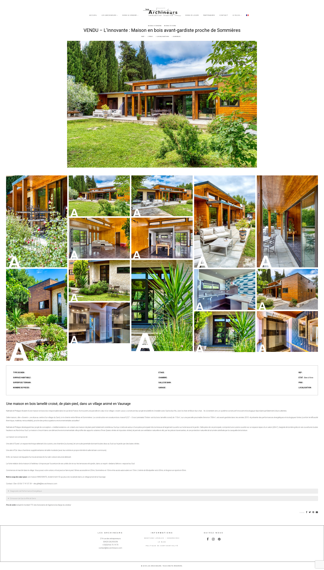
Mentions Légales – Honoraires (162, 538)
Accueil (93, 15)
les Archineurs (109, 15)
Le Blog (236, 15)
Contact (223, 15)
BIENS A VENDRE (130, 15)
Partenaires (209, 15)
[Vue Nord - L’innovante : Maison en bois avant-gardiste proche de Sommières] (99, 262)
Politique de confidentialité (162, 545)
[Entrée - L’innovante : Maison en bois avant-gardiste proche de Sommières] (162, 261)
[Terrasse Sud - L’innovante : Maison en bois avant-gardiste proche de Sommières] (224, 177)
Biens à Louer (192, 15)
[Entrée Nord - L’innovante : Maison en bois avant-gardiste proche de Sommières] (224, 313)
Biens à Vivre (170, 25)
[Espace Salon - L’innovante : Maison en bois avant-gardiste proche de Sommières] (99, 219)
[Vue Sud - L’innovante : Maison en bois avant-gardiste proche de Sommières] (99, 177)
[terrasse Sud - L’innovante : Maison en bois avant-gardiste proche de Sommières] (36, 177)
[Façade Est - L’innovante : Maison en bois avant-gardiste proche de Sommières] (287, 270)
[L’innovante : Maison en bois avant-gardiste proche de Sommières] (287, 177)
